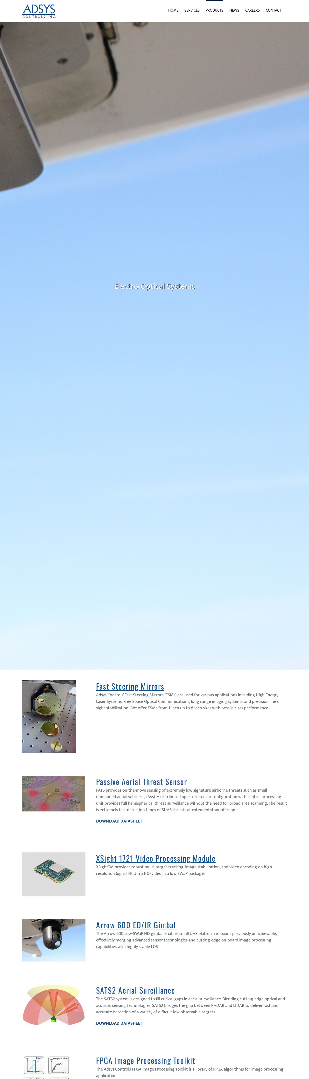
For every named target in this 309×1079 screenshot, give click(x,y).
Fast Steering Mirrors (130, 686)
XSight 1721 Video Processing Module (156, 858)
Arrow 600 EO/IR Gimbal (136, 924)
